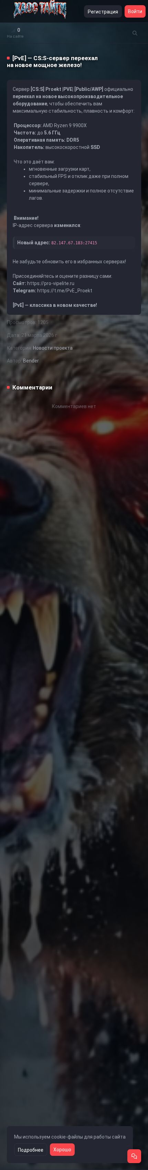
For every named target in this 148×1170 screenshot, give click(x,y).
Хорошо (62, 1149)
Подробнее (30, 1150)
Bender (31, 361)
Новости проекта (53, 348)
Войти (135, 11)
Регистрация (103, 12)
